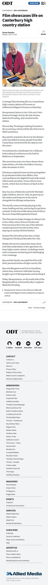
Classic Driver (11, 488)
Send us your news (12, 363)
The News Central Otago (14, 459)
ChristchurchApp (39, 307)
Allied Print (10, 520)
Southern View (11, 433)
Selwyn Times (11, 436)
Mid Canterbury (21, 10)
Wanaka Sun (10, 449)
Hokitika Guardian (12, 401)
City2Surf (9, 502)
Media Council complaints (15, 375)
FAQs (8, 543)
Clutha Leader (11, 465)
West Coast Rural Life (13, 408)
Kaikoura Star (11, 395)
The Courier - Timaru (13, 443)
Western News (11, 430)
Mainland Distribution (14, 523)
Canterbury (7, 10)
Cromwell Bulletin (12, 452)
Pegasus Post (10, 427)
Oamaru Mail (10, 446)
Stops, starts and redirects (15, 539)
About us (9, 366)
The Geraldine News (13, 417)
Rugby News (10, 494)
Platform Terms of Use (14, 372)
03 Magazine (10, 491)
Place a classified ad (13, 557)
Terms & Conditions (13, 536)
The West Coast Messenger (15, 404)
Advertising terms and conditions (17, 560)
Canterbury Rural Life (13, 414)
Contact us (10, 359)
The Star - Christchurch (14, 420)
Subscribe (34, 3)
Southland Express (12, 475)
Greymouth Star (11, 398)
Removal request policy (14, 379)
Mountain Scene (12, 455)
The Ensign (10, 471)
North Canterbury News (14, 411)
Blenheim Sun (11, 392)
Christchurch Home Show (15, 505)
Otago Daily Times (12, 389)
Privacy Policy (11, 369)
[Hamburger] (43, 3)
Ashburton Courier (12, 440)
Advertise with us (12, 551)
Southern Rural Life (13, 468)
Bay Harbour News (12, 424)
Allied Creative (11, 517)
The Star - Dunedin (12, 462)
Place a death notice (13, 554)
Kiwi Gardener (11, 485)
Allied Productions (12, 514)
